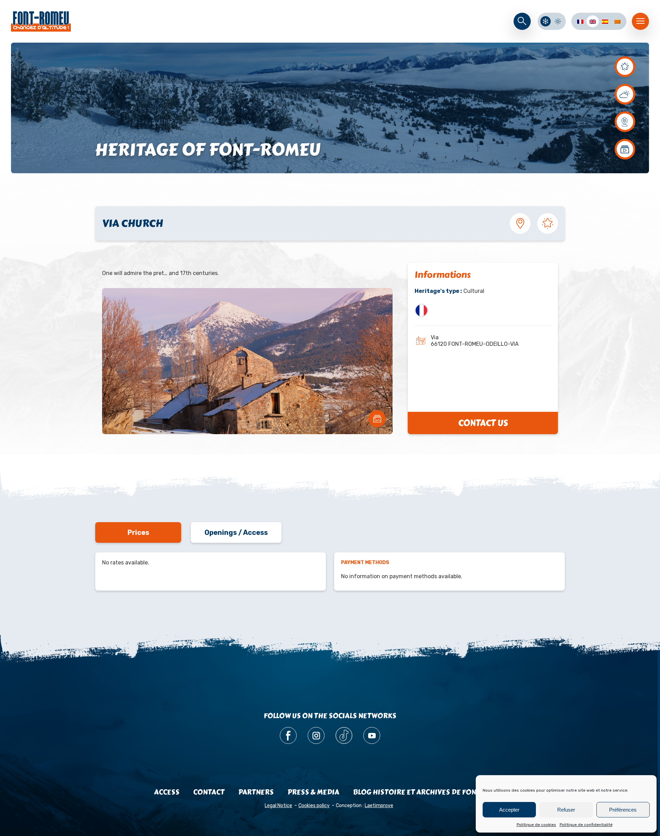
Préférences (623, 810)
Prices (138, 532)
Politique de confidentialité (586, 824)
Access (166, 792)
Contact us (483, 423)
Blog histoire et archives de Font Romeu (429, 792)
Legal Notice (278, 805)
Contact (208, 792)
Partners (256, 792)
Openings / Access (236, 532)
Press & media (313, 792)
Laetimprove (379, 805)
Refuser (566, 810)
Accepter (509, 810)
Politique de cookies (536, 824)
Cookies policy (314, 805)
